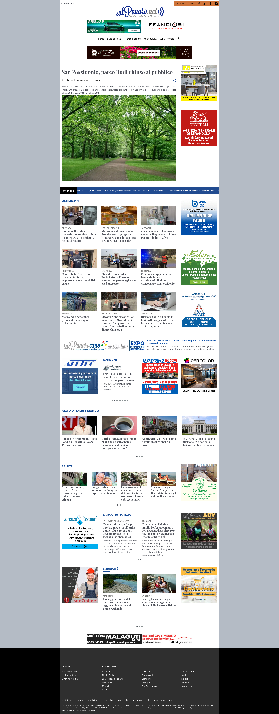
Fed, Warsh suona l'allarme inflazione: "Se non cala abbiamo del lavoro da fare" (198, 442)
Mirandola (107, 671)
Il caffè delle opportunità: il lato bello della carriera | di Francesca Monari (119, 377)
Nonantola (186, 686)
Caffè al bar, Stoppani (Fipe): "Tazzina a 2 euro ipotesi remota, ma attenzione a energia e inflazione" (119, 443)
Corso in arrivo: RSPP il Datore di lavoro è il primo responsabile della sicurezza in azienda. (181, 341)
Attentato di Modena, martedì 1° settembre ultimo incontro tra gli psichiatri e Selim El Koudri (79, 236)
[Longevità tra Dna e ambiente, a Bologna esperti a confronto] (104, 479)
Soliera (184, 678)
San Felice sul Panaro (112, 678)
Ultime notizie (167, 39)
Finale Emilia (108, 675)
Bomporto (146, 678)
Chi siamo (179, 3)
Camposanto (148, 675)
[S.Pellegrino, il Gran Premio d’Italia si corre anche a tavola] (159, 425)
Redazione (68, 80)
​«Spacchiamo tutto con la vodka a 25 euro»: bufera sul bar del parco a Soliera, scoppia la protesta (159, 604)
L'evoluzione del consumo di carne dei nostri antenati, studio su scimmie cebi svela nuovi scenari (132, 493)
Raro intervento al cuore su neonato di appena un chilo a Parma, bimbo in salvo (177, 191)
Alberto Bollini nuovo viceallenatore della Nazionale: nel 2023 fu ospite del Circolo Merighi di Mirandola (158, 531)
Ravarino (185, 682)
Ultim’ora (68, 190)
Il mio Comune (114, 39)
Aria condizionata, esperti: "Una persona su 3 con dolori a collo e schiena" (73, 493)
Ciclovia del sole (70, 671)
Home (101, 39)
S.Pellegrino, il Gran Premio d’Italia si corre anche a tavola (159, 442)
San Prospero (187, 671)
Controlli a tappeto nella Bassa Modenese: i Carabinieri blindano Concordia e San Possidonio (158, 279)
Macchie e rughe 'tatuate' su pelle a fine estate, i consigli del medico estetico (163, 492)
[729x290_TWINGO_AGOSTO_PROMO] (139, 31)
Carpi (104, 689)
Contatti (192, 3)
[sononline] (80, 601)
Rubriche (110, 360)
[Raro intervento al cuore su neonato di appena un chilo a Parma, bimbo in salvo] (158, 215)
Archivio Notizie (70, 678)
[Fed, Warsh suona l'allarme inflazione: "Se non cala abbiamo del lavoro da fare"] (199, 425)
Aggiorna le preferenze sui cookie (149, 700)
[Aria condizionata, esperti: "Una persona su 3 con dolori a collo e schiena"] (74, 479)
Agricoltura (150, 39)
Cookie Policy (123, 700)
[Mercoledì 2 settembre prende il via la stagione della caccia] (79, 301)
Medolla (106, 686)
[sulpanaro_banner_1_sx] (199, 547)
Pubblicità (92, 700)
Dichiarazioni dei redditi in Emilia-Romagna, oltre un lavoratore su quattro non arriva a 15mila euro (157, 321)
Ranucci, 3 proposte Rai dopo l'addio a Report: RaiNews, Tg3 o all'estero (79, 442)
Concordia (107, 682)
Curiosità (111, 569)
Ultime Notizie (69, 675)
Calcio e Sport (134, 39)
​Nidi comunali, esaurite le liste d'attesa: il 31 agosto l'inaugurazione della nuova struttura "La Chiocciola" (95, 191)
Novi (183, 675)
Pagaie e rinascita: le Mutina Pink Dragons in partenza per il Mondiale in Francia (119, 604)
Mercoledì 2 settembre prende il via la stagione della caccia (76, 320)
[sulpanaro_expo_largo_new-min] (139, 639)
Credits (172, 700)
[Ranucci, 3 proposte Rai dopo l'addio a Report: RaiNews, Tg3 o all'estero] (79, 425)
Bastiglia (146, 682)
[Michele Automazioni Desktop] (139, 52)
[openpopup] (217, 39)
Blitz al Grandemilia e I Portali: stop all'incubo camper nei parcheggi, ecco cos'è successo (118, 279)
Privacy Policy (106, 700)
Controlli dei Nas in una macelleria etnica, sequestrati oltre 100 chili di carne (79, 279)
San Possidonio (96, 80)
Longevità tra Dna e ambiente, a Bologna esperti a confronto (104, 490)
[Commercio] (199, 601)
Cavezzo (146, 671)
